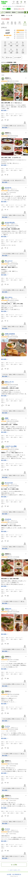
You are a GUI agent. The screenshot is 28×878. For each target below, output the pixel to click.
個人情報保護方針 (16, 874)
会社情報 (9, 874)
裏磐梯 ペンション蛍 (6, 15)
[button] (5, 68)
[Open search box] (3, 57)
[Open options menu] (26, 78)
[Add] (25, 16)
